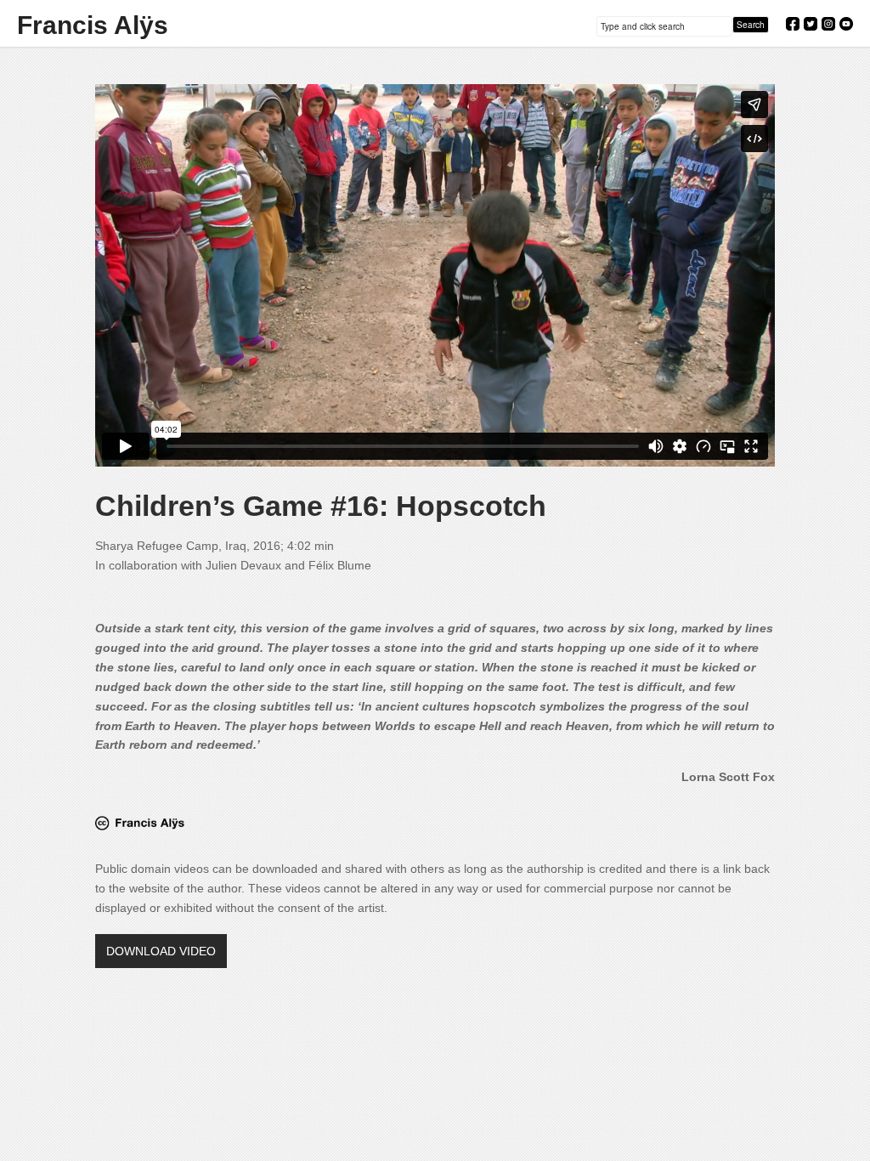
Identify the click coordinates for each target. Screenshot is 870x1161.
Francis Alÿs (92, 25)
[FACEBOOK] (797, 24)
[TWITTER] (815, 24)
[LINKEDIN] (833, 24)
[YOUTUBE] (850, 24)
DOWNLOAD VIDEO (161, 951)
